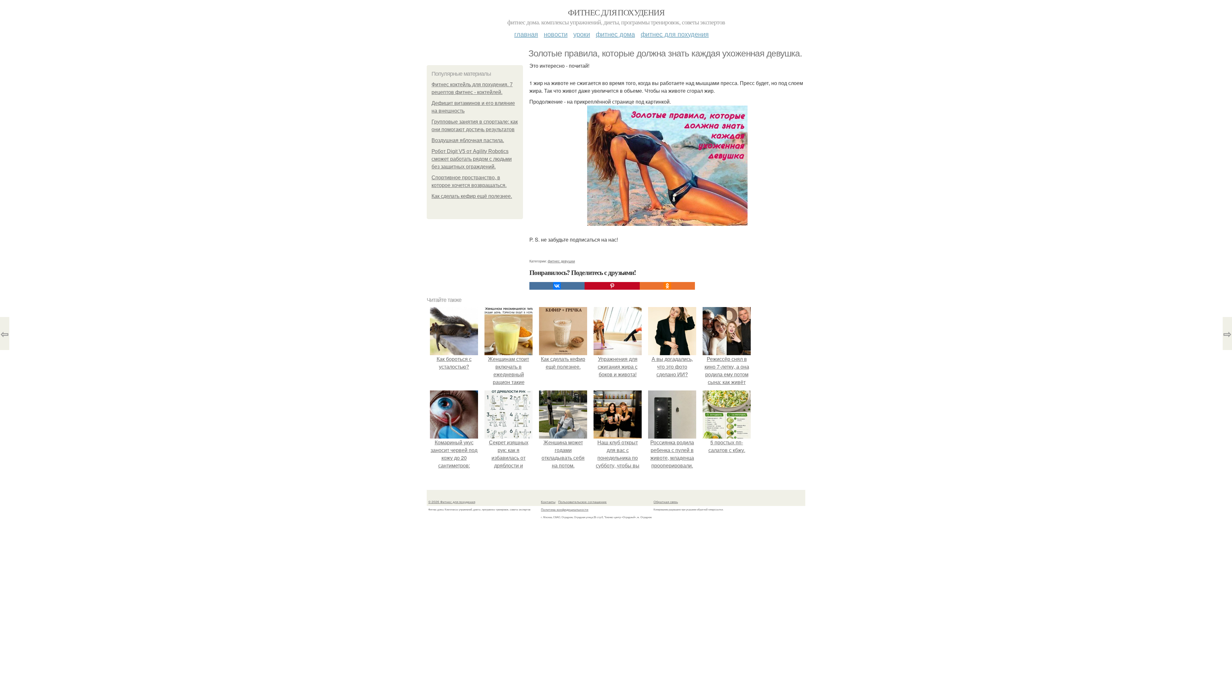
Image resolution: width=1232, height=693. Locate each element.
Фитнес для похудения (616, 12)
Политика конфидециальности (564, 509)
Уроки (581, 33)
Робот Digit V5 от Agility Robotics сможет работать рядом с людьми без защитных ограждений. (472, 159)
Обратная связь (666, 502)
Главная (526, 33)
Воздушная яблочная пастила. (468, 140)
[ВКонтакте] (557, 286)
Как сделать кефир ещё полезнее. (472, 196)
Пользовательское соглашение (582, 502)
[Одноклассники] (667, 286)
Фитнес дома (615, 33)
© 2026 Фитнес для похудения (451, 502)
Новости (556, 33)
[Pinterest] (612, 286)
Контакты (548, 502)
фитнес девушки (561, 260)
